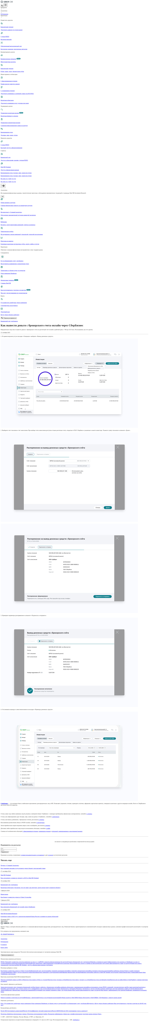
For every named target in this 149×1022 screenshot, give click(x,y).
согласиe (50, 855)
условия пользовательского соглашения (32, 855)
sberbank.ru (76, 1020)
